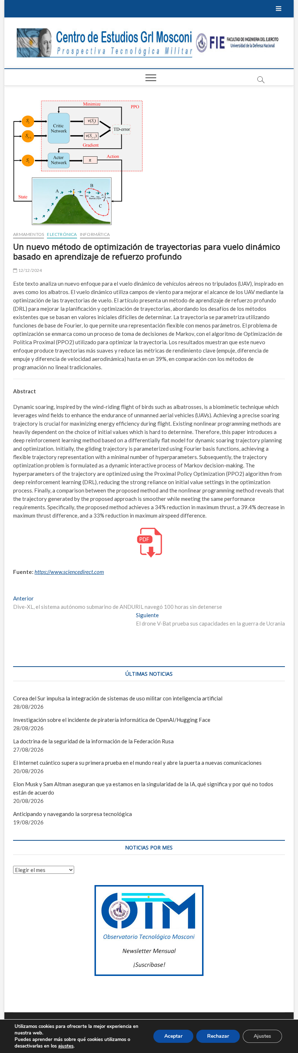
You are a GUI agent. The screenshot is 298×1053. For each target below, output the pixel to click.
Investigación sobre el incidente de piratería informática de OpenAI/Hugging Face (111, 719)
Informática (95, 234)
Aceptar (173, 1036)
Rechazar (218, 1036)
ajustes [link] (65, 1046)
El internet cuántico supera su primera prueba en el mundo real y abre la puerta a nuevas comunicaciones (137, 762)
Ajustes (262, 1036)
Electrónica (62, 234)
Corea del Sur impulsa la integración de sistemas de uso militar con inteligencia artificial (117, 698)
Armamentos (28, 234)
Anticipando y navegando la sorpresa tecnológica (72, 814)
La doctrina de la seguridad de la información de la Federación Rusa (93, 741)
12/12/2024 (29, 270)
